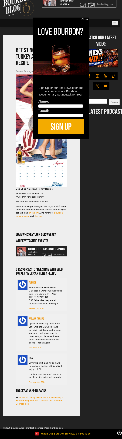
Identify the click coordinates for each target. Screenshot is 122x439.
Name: (43, 101)
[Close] (4, 140)
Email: (43, 110)
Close (84, 19)
